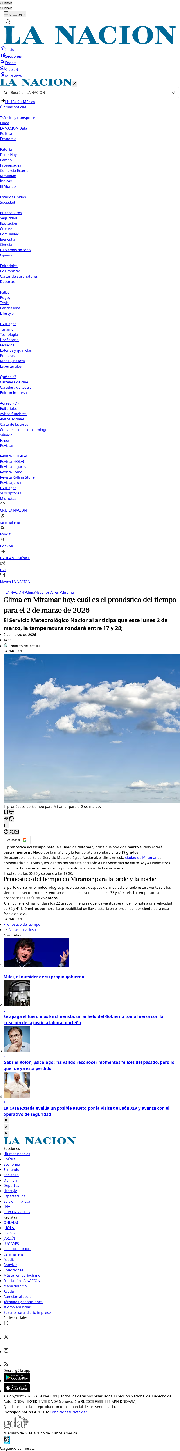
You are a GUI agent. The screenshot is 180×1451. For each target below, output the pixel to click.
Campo (6, 160)
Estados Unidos (13, 197)
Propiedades (10, 165)
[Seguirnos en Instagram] (6, 1351)
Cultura (6, 228)
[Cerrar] (74, 84)
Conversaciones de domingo (23, 429)
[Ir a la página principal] (90, 43)
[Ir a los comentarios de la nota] (11, 812)
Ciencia (6, 244)
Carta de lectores (14, 424)
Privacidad (79, 1412)
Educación (8, 223)
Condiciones (60, 1412)
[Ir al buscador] (8, 21)
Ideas (4, 440)
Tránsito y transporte (17, 117)
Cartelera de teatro (16, 387)
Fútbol (5, 292)
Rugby (5, 297)
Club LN (11, 69)
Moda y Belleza (12, 361)
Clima (4, 123)
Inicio (9, 49)
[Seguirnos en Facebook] (6, 1324)
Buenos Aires (11, 212)
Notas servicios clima (26, 929)
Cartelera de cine (14, 382)
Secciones (13, 56)
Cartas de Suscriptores (19, 276)
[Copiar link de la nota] (6, 825)
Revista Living (11, 472)
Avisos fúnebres (13, 413)
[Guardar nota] (6, 812)
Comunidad (9, 234)
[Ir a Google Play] (17, 1380)
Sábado (6, 435)
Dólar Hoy (8, 154)
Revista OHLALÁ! (13, 456)
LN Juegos (8, 323)
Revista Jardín (11, 482)
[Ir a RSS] (6, 1365)
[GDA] (16, 1427)
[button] (90, 331)
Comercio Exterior (15, 170)
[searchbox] (88, 92)
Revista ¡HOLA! (12, 461)
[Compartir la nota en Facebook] (6, 832)
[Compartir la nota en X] (11, 832)
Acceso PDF (9, 403)
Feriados (7, 345)
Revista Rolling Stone (17, 477)
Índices (6, 181)
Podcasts (7, 355)
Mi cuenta (13, 76)
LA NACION (14, 592)
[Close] (6, 1120)
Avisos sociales (12, 419)
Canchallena (10, 308)
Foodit (10, 62)
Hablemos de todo (15, 249)
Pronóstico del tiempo (32, 879)
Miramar (67, 592)
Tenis (4, 302)
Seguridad (8, 218)
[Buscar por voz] (173, 92)
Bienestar (8, 239)
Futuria (6, 149)
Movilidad (8, 175)
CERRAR (6, 3)
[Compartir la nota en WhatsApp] (11, 819)
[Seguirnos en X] (6, 1338)
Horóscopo (9, 339)
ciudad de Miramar (141, 857)
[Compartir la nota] (6, 819)
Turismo (7, 329)
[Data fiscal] (7, 1443)
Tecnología (9, 334)
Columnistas (10, 271)
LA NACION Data (13, 128)
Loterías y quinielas (16, 350)
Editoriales (9, 265)
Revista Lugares (13, 466)
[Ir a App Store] (17, 1390)
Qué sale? (8, 376)
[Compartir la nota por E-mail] (16, 832)
